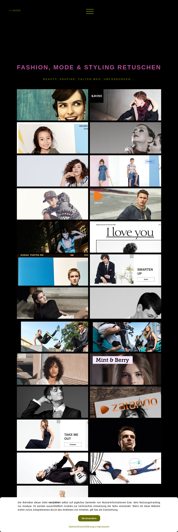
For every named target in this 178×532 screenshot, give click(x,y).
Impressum (102, 526)
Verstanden (89, 518)
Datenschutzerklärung (82, 526)
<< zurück (15, 10)
